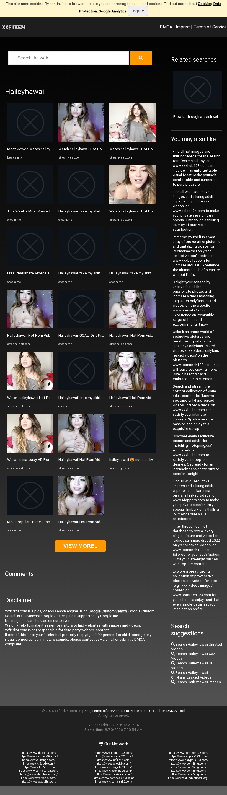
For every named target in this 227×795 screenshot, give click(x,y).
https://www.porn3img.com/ (188, 771)
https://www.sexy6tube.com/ (113, 771)
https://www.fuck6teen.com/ (114, 774)
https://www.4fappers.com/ (38, 753)
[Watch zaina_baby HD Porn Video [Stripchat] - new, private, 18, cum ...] (30, 451)
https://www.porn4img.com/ (188, 774)
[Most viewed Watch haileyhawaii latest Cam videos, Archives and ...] (30, 140)
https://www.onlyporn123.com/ (188, 760)
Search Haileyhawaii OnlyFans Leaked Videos (191, 675)
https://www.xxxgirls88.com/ (113, 767)
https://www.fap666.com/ (39, 767)
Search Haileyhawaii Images (198, 682)
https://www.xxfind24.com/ (113, 760)
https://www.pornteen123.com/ (188, 753)
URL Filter (157, 710)
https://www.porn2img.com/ (188, 767)
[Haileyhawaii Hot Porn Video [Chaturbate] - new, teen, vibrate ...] (30, 327)
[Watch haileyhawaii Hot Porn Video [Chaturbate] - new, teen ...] (30, 389)
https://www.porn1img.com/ (188, 763)
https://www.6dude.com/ (39, 763)
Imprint (183, 27)
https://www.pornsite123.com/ (38, 771)
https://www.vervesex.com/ (38, 778)
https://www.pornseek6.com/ (113, 781)
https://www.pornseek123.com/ (113, 778)
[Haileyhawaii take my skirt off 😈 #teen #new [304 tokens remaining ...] (81, 202)
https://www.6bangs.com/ (38, 760)
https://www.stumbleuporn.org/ (188, 778)
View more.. (80, 546)
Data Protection (134, 710)
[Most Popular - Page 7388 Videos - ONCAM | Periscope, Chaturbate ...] (30, 513)
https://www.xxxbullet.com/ (38, 781)
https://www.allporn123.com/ (188, 756)
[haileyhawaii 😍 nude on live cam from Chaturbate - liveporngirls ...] (132, 451)
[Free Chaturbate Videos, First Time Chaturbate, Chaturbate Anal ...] (30, 265)
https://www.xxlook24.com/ (113, 763)
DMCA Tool (175, 710)
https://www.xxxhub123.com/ (113, 753)
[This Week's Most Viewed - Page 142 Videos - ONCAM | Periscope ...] (30, 202)
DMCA (166, 27)
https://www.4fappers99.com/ (39, 756)
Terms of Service (210, 27)
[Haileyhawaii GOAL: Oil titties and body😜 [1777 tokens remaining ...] (81, 327)
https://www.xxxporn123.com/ (113, 756)
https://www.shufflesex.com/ (39, 774)
